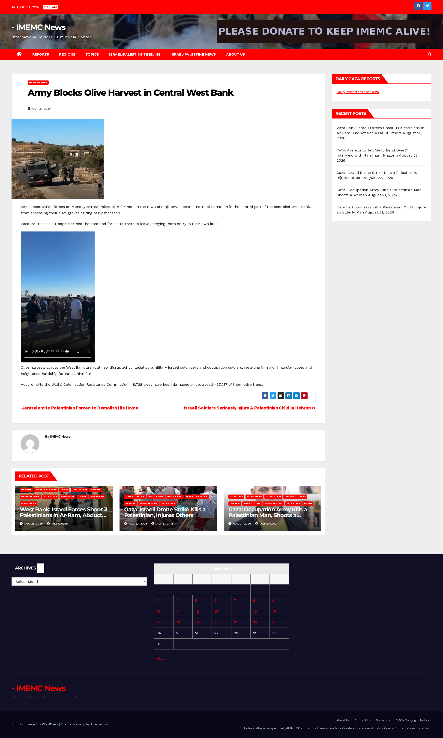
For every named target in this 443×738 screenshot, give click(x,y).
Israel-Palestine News (193, 54)
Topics (92, 54)
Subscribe (383, 720)
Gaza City (236, 496)
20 (216, 622)
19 (197, 622)
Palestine (50, 496)
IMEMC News (60, 436)
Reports (40, 54)
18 (178, 622)
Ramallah (67, 496)
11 (178, 611)
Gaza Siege (155, 496)
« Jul (158, 658)
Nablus (96, 489)
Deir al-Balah (135, 496)
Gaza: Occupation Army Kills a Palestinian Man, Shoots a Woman (267, 515)
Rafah (308, 503)
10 (159, 611)
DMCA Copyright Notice (412, 720)
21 (236, 622)
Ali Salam (60, 523)
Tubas (82, 496)
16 (274, 611)
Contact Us (363, 720)
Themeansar (99, 724)
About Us (235, 54)
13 (216, 611)
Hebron (26, 489)
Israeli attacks (46, 489)
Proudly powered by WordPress (35, 724)
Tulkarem (97, 496)
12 (197, 611)
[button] (429, 54)
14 (236, 611)
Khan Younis (252, 503)
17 (159, 622)
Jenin (64, 489)
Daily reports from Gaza (358, 92)
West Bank (28, 503)
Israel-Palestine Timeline (135, 54)
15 (255, 611)
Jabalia (130, 503)
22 (255, 622)
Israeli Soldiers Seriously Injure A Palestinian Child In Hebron (247, 408)
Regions (67, 54)
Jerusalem (79, 489)
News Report (38, 82)
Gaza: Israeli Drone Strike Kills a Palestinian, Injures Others (165, 512)
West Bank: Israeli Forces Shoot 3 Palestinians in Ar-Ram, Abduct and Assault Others (63, 515)
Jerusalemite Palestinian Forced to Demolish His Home (79, 408)
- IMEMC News (39, 27)
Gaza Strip (174, 496)
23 (274, 622)
